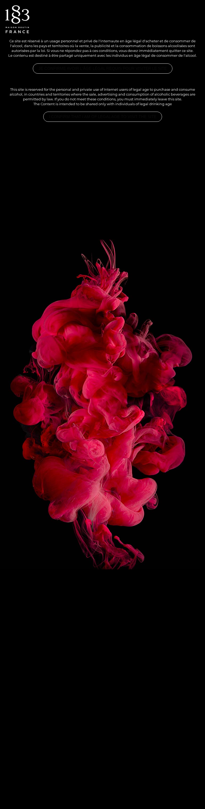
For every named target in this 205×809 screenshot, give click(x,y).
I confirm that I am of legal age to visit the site (102, 117)
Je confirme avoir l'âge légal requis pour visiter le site (102, 68)
